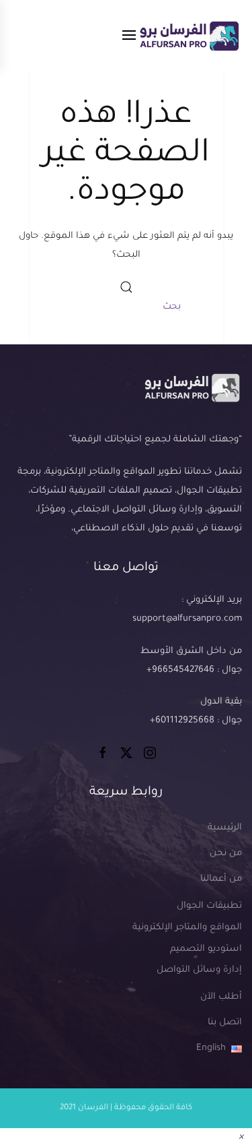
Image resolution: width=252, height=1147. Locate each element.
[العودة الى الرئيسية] (189, 35)
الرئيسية (225, 828)
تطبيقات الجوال (209, 906)
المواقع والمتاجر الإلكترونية (187, 928)
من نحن (226, 853)
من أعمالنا (221, 879)
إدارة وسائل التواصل (199, 970)
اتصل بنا (225, 1023)
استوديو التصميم (206, 949)
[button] (129, 35)
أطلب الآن (221, 997)
